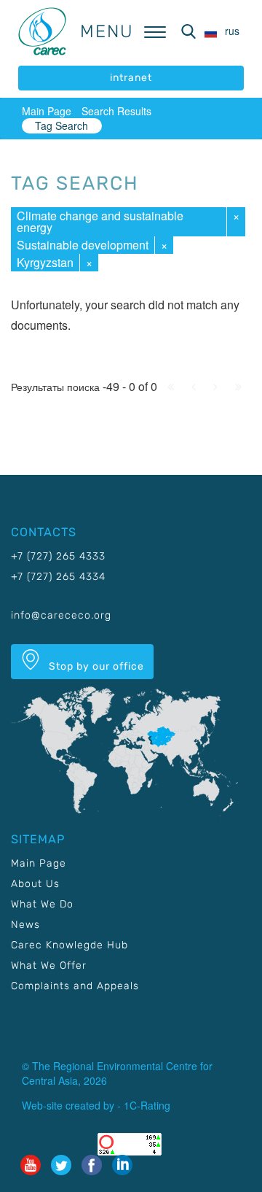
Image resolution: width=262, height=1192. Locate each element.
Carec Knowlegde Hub (69, 945)
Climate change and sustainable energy (100, 221)
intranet (131, 77)
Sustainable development (82, 244)
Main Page (46, 111)
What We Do (42, 904)
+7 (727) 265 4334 (58, 576)
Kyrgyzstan (45, 262)
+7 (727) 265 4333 (58, 556)
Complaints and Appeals (75, 986)
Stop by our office (95, 666)
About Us (35, 884)
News (25, 924)
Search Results (116, 111)
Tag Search (61, 125)
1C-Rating (147, 1105)
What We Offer (49, 965)
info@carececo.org (61, 615)
